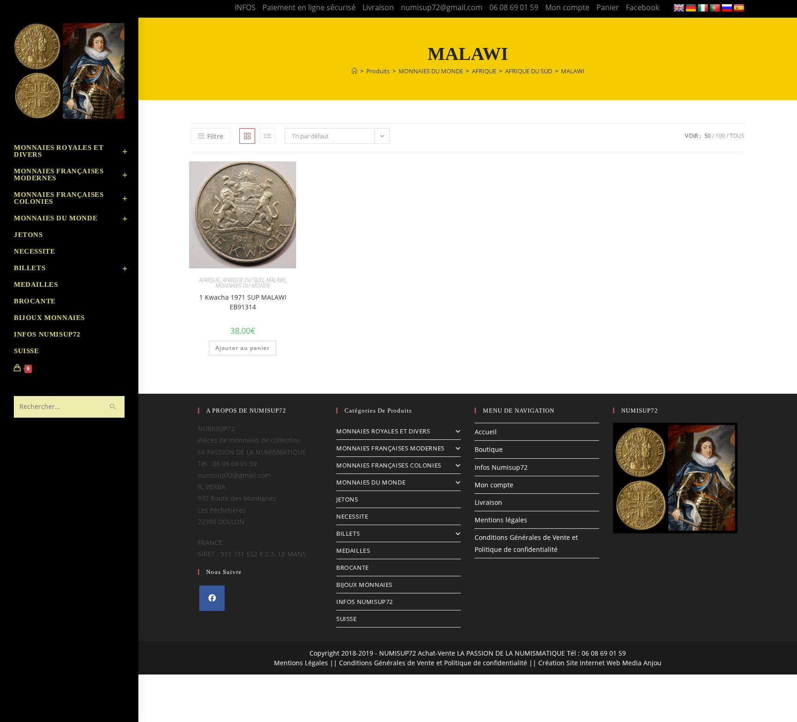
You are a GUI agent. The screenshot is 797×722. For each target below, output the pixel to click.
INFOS (245, 7)
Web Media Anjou (634, 662)
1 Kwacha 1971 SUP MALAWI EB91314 (242, 302)
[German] (690, 8)
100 (720, 136)
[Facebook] (212, 598)
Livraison (378, 7)
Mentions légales (501, 519)
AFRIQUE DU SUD (242, 280)
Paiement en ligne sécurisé (309, 7)
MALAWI (572, 71)
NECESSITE (352, 516)
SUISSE (346, 619)
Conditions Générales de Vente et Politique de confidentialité (433, 662)
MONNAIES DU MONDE (242, 286)
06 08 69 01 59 (513, 7)
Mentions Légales (301, 662)
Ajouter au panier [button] (242, 348)
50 (707, 136)
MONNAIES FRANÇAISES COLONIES (388, 465)
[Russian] (726, 8)
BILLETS (348, 533)
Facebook (642, 7)
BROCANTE (352, 567)
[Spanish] (738, 8)
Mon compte (567, 7)
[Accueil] (354, 71)
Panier (607, 7)
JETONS (347, 499)
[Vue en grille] (247, 136)
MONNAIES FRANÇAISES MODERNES (390, 448)
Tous (737, 136)
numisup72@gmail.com (441, 7)
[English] (678, 8)
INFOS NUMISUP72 (364, 602)
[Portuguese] (714, 8)
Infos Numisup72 (501, 467)
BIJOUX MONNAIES (364, 584)
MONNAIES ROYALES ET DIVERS (383, 431)
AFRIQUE (209, 280)
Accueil (486, 431)
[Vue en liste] (267, 136)
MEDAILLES (353, 550)
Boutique (489, 449)
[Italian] (702, 8)
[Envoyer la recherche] (113, 407)
